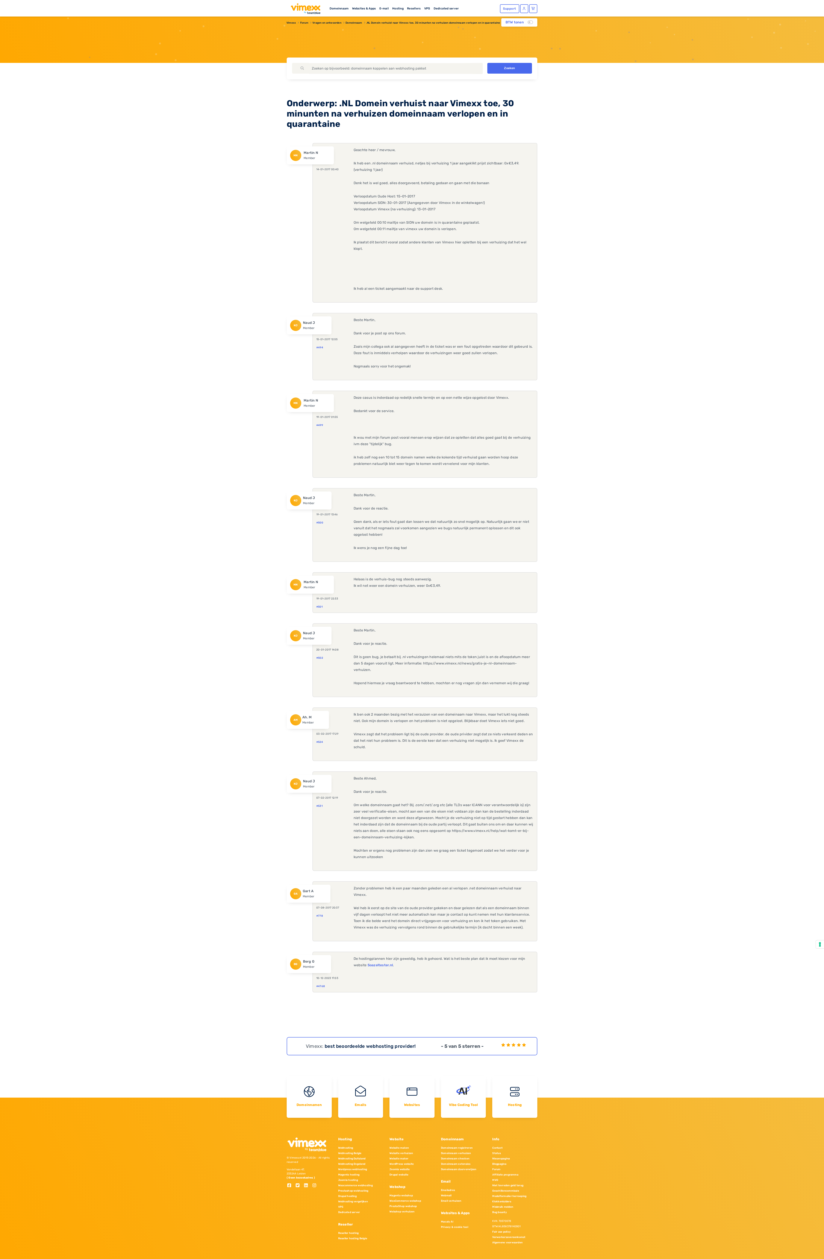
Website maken (399, 1147)
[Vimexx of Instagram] (315, 1186)
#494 (319, 347)
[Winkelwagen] (533, 8)
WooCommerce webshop (405, 1200)
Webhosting (345, 1147)
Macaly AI (447, 1221)
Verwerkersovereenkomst (508, 1237)
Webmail (446, 1195)
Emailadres (448, 1190)
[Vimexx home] (303, 7)
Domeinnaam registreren (457, 1147)
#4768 (320, 986)
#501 (319, 606)
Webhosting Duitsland (352, 1158)
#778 (319, 915)
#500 (319, 522)
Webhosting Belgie (350, 1153)
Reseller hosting (348, 1233)
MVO (495, 1180)
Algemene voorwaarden (507, 1242)
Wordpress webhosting (352, 1169)
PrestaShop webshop (403, 1206)
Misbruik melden (502, 1206)
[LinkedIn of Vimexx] (307, 1186)
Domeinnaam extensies (456, 1163)
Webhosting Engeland (351, 1163)
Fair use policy (501, 1231)
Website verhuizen (401, 1153)
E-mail (384, 8)
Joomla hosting (348, 1180)
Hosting (398, 8)
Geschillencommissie (505, 1190)
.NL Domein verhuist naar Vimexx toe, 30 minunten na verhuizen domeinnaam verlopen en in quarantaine (433, 22)
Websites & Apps (364, 8)
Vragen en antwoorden (326, 22)
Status (496, 1153)
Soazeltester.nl (380, 965)
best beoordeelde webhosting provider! (370, 1046)
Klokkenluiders (501, 1201)
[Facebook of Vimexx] (291, 1186)
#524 (319, 741)
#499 (319, 425)
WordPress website (401, 1163)
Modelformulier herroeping (509, 1196)
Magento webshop (401, 1195)
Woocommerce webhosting (355, 1185)
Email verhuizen (451, 1200)
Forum (304, 22)
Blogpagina (499, 1163)
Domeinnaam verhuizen (456, 1153)
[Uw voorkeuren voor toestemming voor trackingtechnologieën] (820, 944)
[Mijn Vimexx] (524, 8)
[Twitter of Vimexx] (299, 1186)
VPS (427, 8)
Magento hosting (349, 1174)
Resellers (414, 8)
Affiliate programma (505, 1174)
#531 (319, 805)
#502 (319, 657)
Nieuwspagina (501, 1158)
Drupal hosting (347, 1196)
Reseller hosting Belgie (352, 1238)
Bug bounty (499, 1212)
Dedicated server (446, 8)
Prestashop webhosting (353, 1190)
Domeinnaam (339, 8)
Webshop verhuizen (401, 1211)
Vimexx (291, 22)
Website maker (398, 1158)
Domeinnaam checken (455, 1158)
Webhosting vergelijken (353, 1201)
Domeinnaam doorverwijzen (458, 1169)
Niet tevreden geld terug (507, 1185)
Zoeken (509, 68)
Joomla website (399, 1169)
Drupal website (398, 1174)
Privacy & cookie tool (454, 1227)
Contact (497, 1147)
